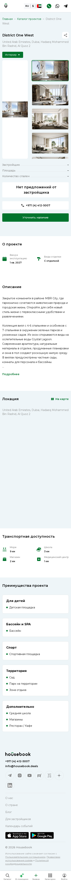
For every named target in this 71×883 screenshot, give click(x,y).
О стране (11, 805)
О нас (9, 798)
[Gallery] (15, 109)
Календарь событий (19, 826)
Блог (8, 812)
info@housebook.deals (21, 766)
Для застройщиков (18, 819)
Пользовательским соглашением (25, 857)
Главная (7, 19)
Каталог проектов (29, 19)
